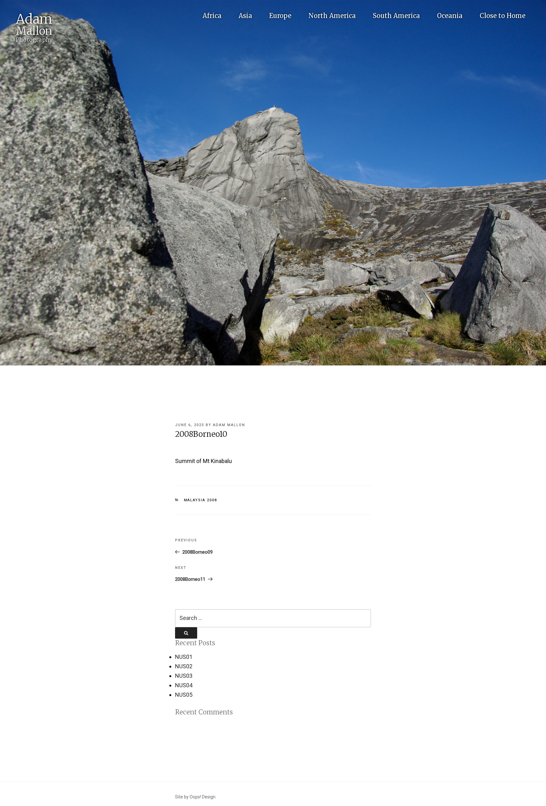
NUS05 (183, 694)
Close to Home (502, 16)
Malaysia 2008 (200, 500)
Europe (280, 16)
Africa (212, 16)
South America (396, 16)
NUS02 (183, 666)
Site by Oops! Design (195, 796)
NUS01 (183, 656)
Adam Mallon (229, 425)
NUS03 (183, 675)
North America (332, 16)
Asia (245, 16)
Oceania (450, 16)
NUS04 (183, 685)
